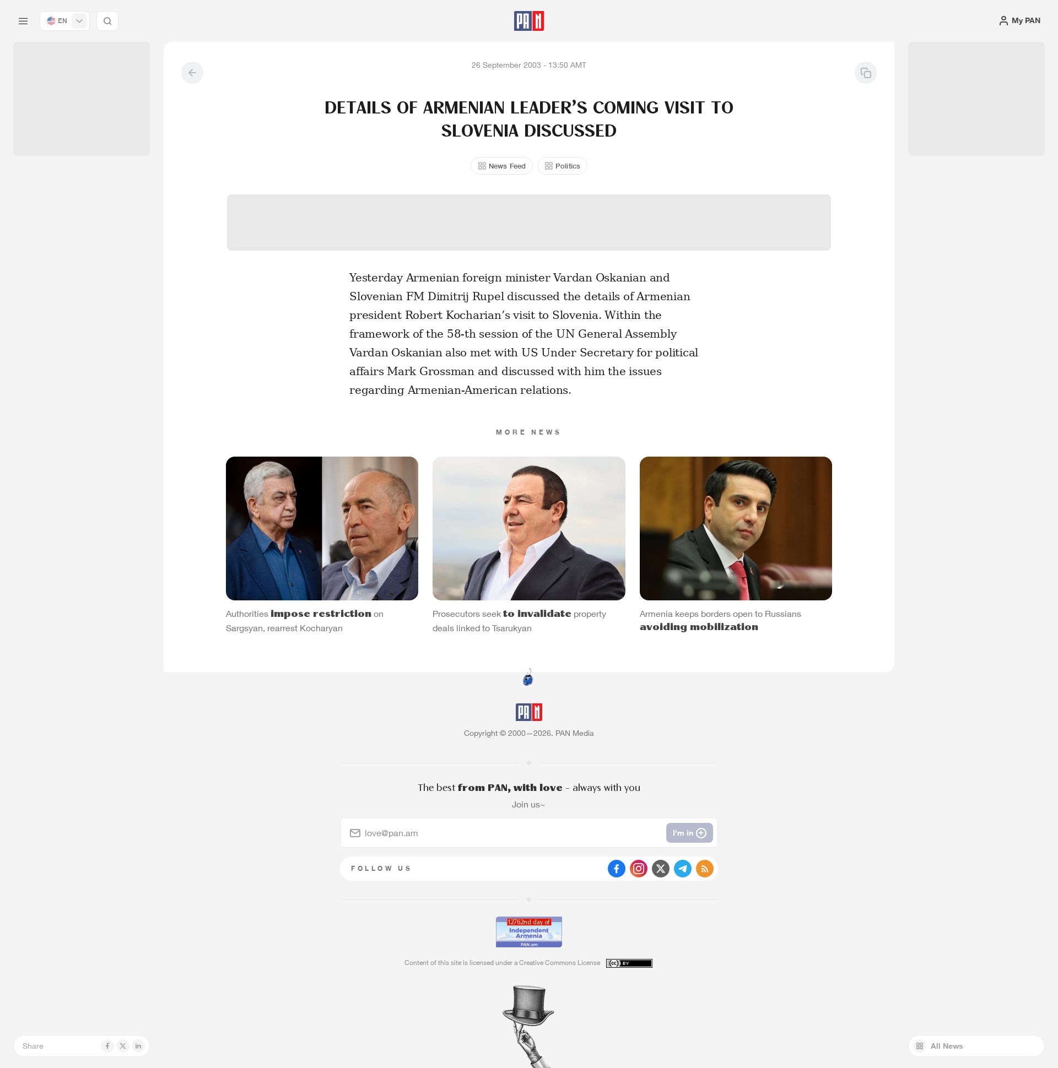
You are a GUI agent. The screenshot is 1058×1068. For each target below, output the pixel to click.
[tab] (664, 360)
